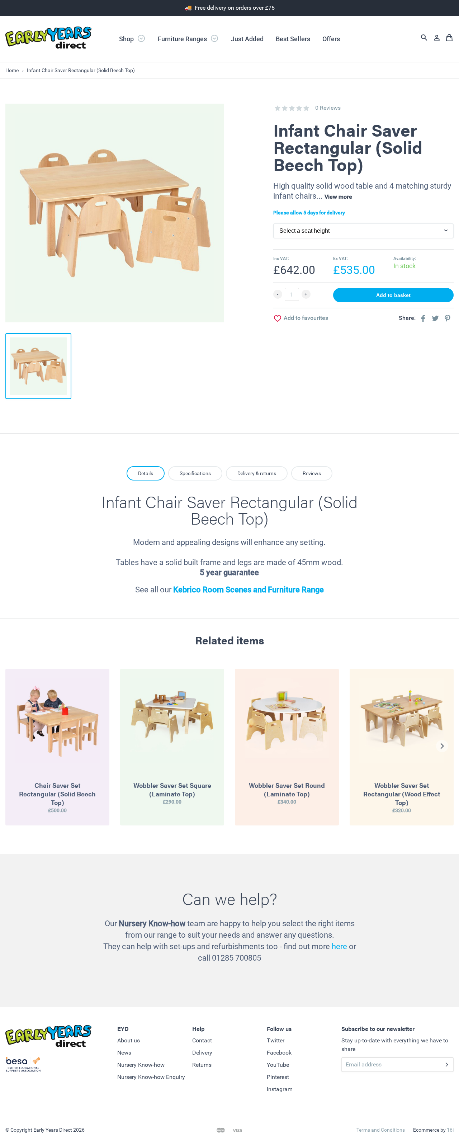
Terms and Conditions (380, 1130)
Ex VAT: (340, 258)
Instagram (280, 1089)
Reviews (312, 473)
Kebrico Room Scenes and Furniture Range (248, 589)
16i (450, 1130)
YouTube (278, 1064)
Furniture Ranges (183, 39)
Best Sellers (293, 39)
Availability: (404, 258)
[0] (277, 108)
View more (338, 196)
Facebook (279, 1052)
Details (145, 473)
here (339, 946)
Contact (202, 1040)
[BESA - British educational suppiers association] (23, 1065)
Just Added (247, 39)
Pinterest (278, 1077)
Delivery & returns (256, 473)
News (124, 1052)
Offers (331, 39)
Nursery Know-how (141, 1064)
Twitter (275, 1040)
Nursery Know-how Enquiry (151, 1077)
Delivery (202, 1052)
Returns (202, 1064)
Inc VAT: (281, 258)
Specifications (195, 473)
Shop (127, 39)
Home (12, 70)
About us (128, 1040)
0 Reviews (328, 107)
